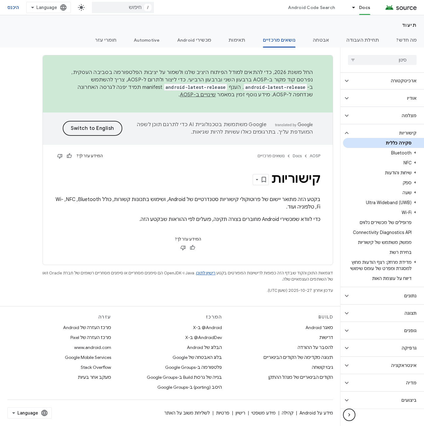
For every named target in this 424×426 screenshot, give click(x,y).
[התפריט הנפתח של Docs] (350, 7)
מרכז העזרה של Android (87, 327)
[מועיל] (69, 156)
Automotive (147, 40)
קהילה (287, 412)
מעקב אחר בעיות (94, 377)
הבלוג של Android (204, 347)
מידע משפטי (263, 412)
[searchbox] (382, 60)
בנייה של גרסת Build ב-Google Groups (184, 377)
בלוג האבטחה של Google (197, 357)
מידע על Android (316, 412)
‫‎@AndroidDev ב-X (203, 337)
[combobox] (123, 7)
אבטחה (321, 40)
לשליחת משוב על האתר (187, 412)
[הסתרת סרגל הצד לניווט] (349, 415)
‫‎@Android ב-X (207, 327)
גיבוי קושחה (322, 367)
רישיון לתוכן (205, 273)
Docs (364, 7)
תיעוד (409, 25)
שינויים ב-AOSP (198, 95)
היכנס (13, 7)
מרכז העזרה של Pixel (90, 337)
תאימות (237, 40)
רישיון (240, 412)
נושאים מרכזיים (279, 40)
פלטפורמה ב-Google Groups (193, 367)
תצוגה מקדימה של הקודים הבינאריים (298, 357)
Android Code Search (311, 7)
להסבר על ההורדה (315, 347)
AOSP (315, 155)
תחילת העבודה (362, 40)
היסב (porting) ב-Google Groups (189, 387)
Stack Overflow (96, 367)
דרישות (326, 337)
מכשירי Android (194, 40)
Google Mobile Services (88, 357)
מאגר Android (319, 327)
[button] (387, 81)
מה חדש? (406, 40)
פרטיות (222, 412)
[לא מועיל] (60, 156)
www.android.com (92, 347)
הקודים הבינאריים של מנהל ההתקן (300, 377)
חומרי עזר (105, 40)
